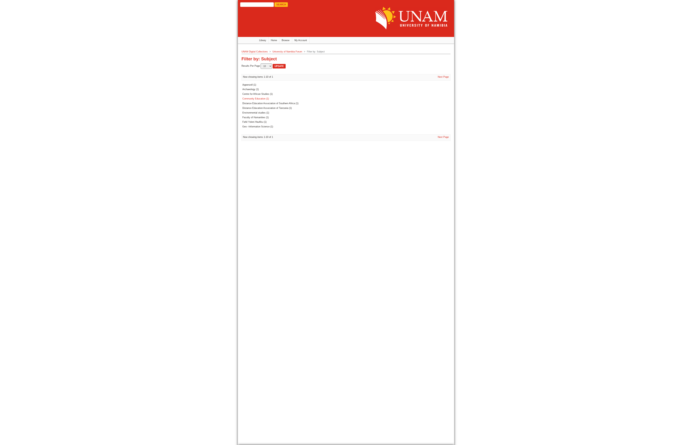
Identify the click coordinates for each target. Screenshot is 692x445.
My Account (300, 40)
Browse (285, 40)
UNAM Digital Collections (254, 51)
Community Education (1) (255, 98)
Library (262, 40)
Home (274, 40)
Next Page (443, 76)
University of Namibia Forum (287, 51)
